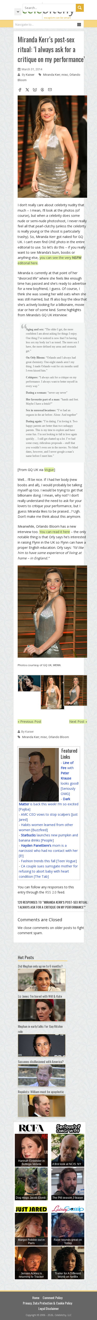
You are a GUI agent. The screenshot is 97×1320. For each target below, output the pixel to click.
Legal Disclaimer (48, 1308)
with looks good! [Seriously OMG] (70, 778)
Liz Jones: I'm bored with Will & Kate (40, 996)
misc (64, 74)
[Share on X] (27, 90)
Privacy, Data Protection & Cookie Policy (47, 1302)
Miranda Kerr (51, 74)
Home (35, 1297)
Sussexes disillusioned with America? (41, 1061)
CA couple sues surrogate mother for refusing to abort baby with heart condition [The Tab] (48, 871)
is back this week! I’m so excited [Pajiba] (48, 804)
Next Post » (78, 721)
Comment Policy (52, 1297)
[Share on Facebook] (20, 90)
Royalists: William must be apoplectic (41, 1091)
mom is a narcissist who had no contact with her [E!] (48, 850)
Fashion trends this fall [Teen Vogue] (49, 861)
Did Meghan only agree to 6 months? (40, 966)
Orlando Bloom (58, 737)
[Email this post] (50, 90)
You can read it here (54, 532)
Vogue (49, 469)
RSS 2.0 (51, 892)
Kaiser (30, 74)
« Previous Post (29, 721)
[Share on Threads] (42, 90)
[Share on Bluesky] (35, 90)
